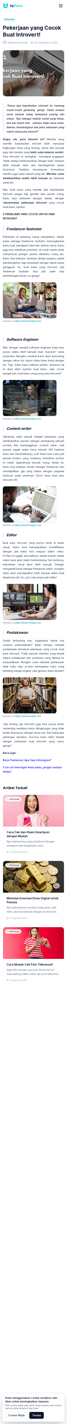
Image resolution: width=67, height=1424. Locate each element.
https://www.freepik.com (28, 321)
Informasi (10, 19)
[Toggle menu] (60, 5)
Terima (36, 1415)
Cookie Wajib (16, 1415)
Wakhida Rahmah (18, 42)
